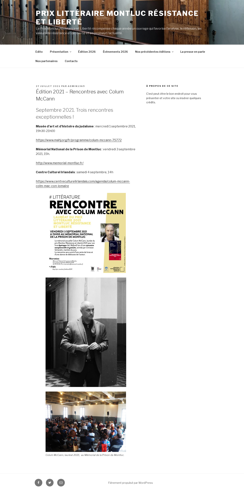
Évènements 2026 (115, 51)
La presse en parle (192, 51)
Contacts (71, 61)
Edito (39, 51)
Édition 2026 (87, 51)
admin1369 (76, 86)
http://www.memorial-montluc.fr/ (59, 163)
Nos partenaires (46, 61)
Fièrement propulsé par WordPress (130, 482)
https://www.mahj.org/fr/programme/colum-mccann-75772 (79, 140)
